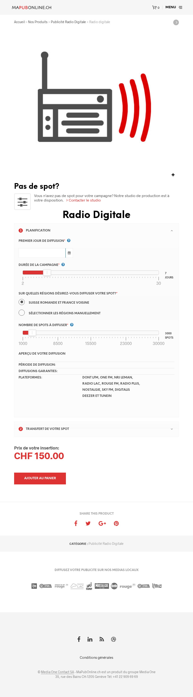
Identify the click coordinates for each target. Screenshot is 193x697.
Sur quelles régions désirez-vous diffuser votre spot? (68, 293)
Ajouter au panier (40, 478)
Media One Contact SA (57, 672)
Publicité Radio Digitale (106, 544)
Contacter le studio (84, 200)
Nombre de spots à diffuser (43, 325)
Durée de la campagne (39, 265)
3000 (168, 333)
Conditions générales (96, 657)
